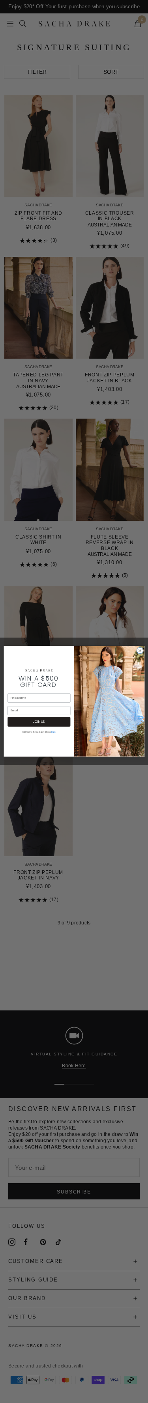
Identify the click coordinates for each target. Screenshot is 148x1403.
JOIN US (39, 722)
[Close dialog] (140, 650)
